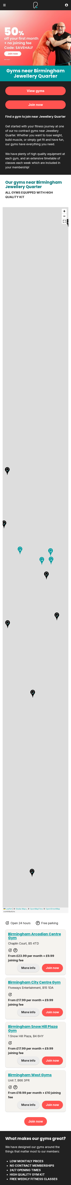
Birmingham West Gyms (30, 1075)
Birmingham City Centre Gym (34, 982)
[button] (46, 575)
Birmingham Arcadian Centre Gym (34, 936)
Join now (35, 105)
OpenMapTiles (36, 909)
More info (28, 968)
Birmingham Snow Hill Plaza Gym (33, 1028)
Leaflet (8, 909)
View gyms (35, 91)
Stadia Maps (21, 909)
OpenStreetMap (53, 909)
